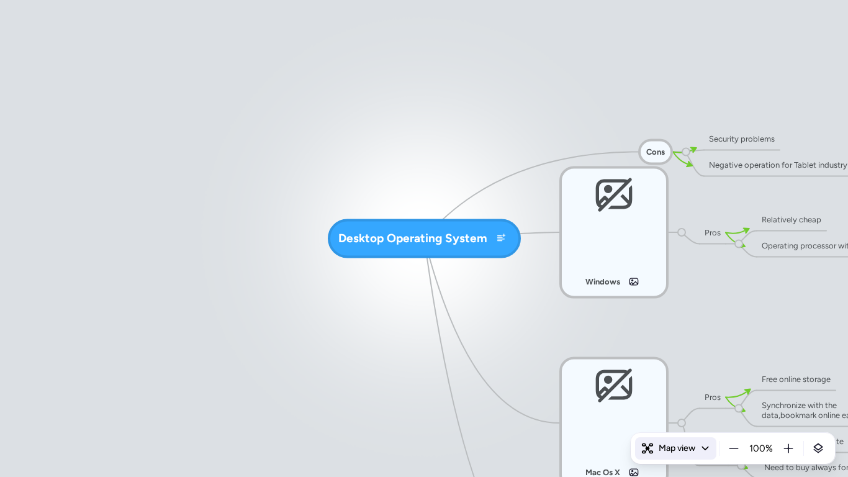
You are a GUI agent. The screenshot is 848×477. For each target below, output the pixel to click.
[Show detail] (818, 448)
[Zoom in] (788, 448)
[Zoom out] (733, 448)
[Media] (634, 282)
